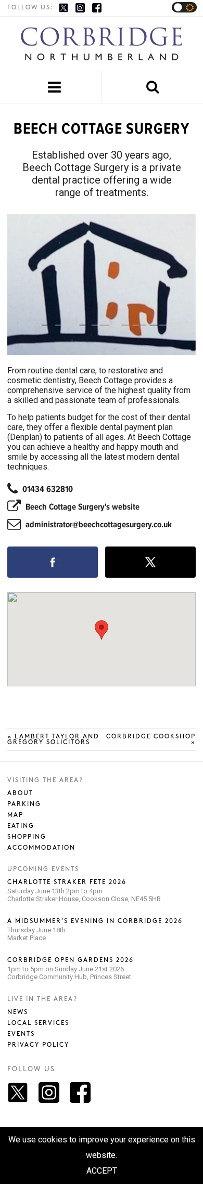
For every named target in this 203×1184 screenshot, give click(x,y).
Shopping (26, 837)
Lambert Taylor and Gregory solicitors (53, 739)
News (17, 1012)
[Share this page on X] (150, 562)
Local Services (38, 1023)
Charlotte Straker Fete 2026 (66, 882)
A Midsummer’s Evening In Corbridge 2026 (95, 921)
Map (15, 815)
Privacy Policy (38, 1045)
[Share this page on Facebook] (52, 562)
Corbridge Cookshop (151, 739)
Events (21, 1034)
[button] (101, 630)
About (20, 793)
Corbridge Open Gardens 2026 (70, 960)
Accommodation (41, 848)
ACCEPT (101, 1171)
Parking (24, 804)
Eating (20, 826)
